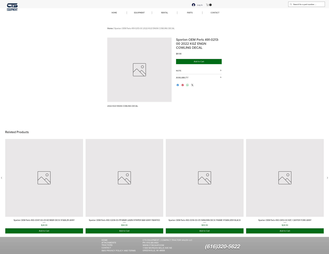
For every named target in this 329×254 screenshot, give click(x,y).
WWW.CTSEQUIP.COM (153, 245)
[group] (164, 186)
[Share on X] (192, 85)
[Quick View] (44, 178)
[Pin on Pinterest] (182, 85)
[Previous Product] (1, 177)
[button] (209, 5)
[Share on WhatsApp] (187, 85)
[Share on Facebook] (177, 85)
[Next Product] (327, 177)
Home (110, 28)
